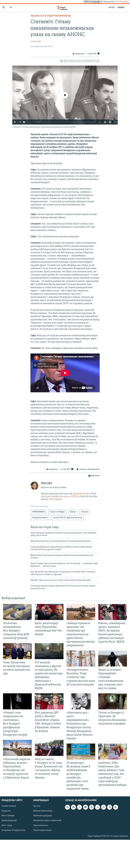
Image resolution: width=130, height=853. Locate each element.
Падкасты (6, 811)
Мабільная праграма (42, 816)
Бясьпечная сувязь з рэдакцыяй (47, 821)
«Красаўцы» (46, 496)
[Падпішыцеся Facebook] (73, 807)
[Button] (78, 53)
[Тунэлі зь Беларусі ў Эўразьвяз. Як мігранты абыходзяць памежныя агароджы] (112, 701)
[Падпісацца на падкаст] (91, 807)
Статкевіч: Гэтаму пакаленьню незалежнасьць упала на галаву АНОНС (52, 69)
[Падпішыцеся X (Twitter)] (79, 807)
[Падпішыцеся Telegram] (109, 807)
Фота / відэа (7, 825)
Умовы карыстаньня (42, 830)
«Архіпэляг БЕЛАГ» (81, 494)
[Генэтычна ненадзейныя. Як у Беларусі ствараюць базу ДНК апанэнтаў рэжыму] (17, 612)
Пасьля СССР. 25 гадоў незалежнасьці (50, 16)
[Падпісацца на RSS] (115, 807)
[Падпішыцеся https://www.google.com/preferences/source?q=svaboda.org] (67, 807)
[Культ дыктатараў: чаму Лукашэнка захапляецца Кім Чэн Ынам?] (49, 612)
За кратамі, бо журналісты (13, 830)
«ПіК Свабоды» (55, 499)
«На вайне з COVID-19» (69, 496)
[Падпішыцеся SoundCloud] (97, 807)
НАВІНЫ (121, 8)
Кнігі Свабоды (8, 816)
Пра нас (36, 806)
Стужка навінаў (9, 806)
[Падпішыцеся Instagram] (103, 807)
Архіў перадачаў (9, 821)
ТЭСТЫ (111, 8)
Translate (124, 2)
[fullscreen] (115, 122)
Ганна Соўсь (35, 41)
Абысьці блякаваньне (43, 811)
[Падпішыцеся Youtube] (85, 807)
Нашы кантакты (40, 825)
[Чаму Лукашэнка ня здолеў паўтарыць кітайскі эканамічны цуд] (17, 651)
